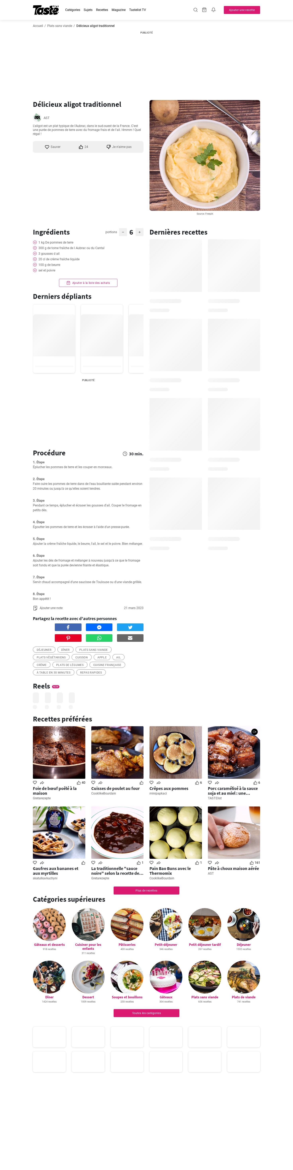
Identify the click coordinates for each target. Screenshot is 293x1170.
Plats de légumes (70, 665)
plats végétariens (51, 657)
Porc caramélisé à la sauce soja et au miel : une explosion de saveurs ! (233, 791)
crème (42, 665)
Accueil (38, 26)
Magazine (119, 10)
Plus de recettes (146, 890)
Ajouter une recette (242, 10)
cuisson (81, 657)
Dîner (65, 649)
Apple (102, 657)
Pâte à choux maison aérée (233, 868)
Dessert (88, 997)
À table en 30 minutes (54, 672)
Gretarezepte (42, 798)
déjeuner (44, 649)
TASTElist (215, 798)
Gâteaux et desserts (49, 944)
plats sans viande (93, 649)
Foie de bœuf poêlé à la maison (55, 791)
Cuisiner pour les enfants (88, 946)
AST (47, 118)
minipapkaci (158, 793)
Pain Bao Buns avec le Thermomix (170, 871)
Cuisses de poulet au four (115, 788)
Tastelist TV (137, 10)
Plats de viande (244, 997)
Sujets (88, 10)
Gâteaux (166, 997)
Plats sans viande (59, 26)
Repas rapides (91, 672)
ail (118, 657)
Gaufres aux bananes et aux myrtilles (55, 871)
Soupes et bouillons (127, 997)
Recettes (102, 10)
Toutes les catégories (146, 1013)
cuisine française (107, 665)
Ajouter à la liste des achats (91, 282)
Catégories (72, 10)
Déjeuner (244, 944)
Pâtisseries (127, 944)
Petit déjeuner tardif (205, 944)
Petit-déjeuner (166, 944)
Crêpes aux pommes (168, 788)
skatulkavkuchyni (45, 878)
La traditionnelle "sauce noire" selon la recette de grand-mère (115, 871)
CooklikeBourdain (103, 793)
